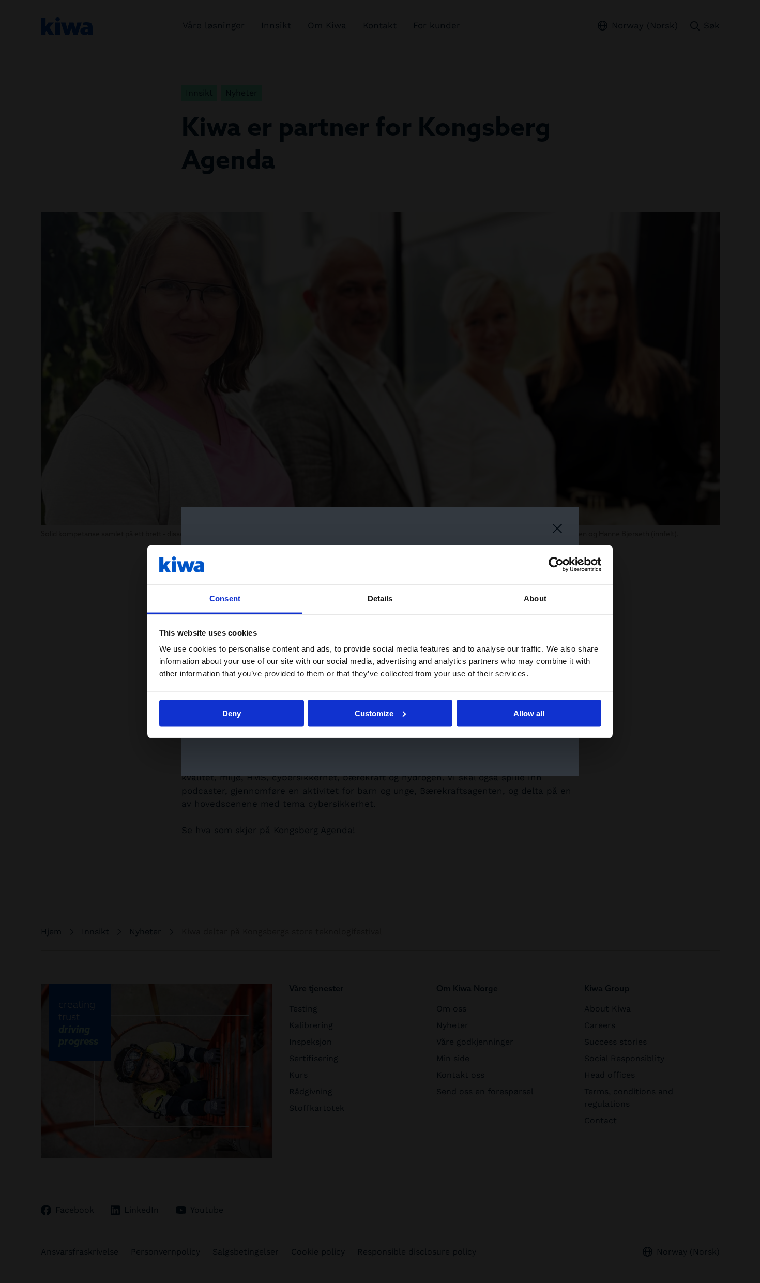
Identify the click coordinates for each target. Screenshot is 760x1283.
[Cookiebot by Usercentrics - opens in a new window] (556, 564)
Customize (374, 712)
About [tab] (535, 598)
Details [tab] (380, 598)
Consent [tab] (224, 598)
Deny (231, 712)
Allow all (528, 712)
